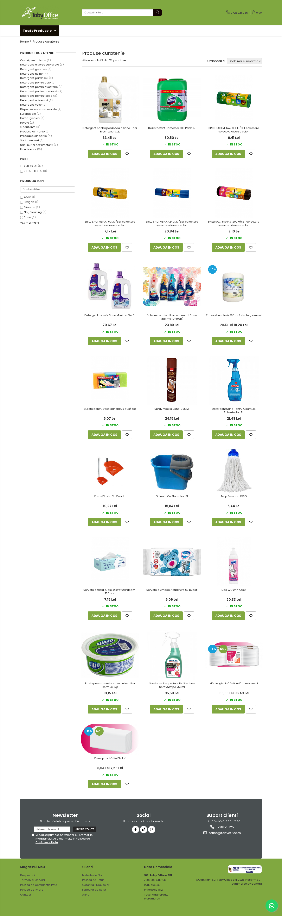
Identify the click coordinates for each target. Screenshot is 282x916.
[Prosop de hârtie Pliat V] (110, 739)
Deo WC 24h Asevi (234, 590)
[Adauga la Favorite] (127, 154)
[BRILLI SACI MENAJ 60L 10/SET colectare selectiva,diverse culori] (110, 193)
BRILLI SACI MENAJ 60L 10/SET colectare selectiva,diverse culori (110, 223)
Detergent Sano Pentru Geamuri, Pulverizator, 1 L (234, 410)
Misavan (29, 207)
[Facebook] (135, 829)
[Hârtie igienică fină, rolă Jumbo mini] (234, 655)
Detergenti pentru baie (35, 83)
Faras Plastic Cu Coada (110, 496)
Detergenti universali (34, 100)
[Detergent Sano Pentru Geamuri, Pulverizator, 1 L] (234, 380)
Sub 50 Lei (30, 166)
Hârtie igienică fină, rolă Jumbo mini (234, 683)
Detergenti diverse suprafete (39, 65)
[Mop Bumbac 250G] (234, 471)
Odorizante (28, 127)
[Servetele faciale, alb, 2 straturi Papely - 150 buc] (110, 561)
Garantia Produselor (95, 885)
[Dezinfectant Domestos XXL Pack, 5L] (172, 99)
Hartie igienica (30, 118)
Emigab (29, 202)
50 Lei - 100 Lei (33, 171)
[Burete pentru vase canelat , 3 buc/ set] (110, 380)
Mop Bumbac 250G (234, 496)
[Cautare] (157, 12)
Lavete (24, 123)
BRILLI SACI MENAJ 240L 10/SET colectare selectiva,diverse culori (172, 223)
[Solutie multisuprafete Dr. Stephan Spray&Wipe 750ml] (172, 655)
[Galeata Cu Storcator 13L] (172, 471)
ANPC (86, 895)
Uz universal (28, 149)
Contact (25, 895)
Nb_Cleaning (33, 212)
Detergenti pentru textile (36, 96)
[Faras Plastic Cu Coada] (110, 471)
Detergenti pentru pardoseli (39, 91)
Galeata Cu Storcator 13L (172, 496)
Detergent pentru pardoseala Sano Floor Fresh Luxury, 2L (110, 129)
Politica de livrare (31, 890)
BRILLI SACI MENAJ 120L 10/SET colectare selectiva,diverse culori (233, 223)
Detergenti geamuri (33, 69)
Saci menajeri (29, 140)
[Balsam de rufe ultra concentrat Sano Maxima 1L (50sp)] (172, 286)
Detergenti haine (31, 74)
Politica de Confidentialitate (38, 885)
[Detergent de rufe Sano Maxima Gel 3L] (110, 287)
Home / (26, 41)
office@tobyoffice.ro (224, 833)
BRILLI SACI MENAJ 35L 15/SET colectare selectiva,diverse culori (234, 129)
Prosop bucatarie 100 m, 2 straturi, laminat (234, 315)
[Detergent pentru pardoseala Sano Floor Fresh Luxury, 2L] (110, 99)
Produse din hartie (32, 131)
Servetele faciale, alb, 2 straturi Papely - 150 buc (110, 591)
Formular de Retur (94, 890)
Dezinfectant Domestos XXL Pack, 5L (172, 128)
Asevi (27, 197)
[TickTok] (143, 829)
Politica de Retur (93, 880)
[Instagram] (151, 829)
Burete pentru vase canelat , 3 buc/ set (110, 409)
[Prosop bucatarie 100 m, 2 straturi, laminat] (234, 287)
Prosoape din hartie (33, 136)
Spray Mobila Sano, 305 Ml (171, 409)
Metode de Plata (93, 875)
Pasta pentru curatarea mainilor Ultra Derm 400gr (110, 685)
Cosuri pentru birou (33, 60)
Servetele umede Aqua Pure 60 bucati (172, 590)
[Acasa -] (41, 12)
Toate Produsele (37, 30)
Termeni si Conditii (32, 880)
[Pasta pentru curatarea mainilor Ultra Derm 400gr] (110, 655)
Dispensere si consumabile (38, 109)
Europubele (28, 114)
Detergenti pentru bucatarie (39, 87)
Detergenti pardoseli (34, 78)
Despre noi (27, 875)
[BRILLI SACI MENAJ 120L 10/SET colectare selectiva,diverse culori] (234, 193)
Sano (27, 217)
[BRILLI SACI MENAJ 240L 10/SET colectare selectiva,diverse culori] (172, 193)
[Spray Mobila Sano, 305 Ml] (172, 380)
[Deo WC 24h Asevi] (234, 561)
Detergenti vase (31, 105)
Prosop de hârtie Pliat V (110, 758)
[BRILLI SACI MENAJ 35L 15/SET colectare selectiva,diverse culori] (234, 99)
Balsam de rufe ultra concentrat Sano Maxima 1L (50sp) (172, 317)
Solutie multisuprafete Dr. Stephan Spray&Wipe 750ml (172, 685)
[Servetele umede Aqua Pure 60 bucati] (172, 561)
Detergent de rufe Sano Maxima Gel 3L (110, 315)
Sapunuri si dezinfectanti (36, 145)
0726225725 (224, 827)
